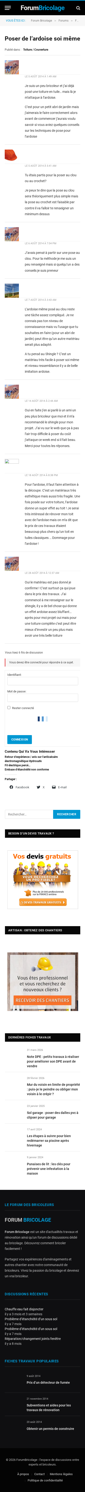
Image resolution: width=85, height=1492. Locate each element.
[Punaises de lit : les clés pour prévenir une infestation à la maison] (14, 1162)
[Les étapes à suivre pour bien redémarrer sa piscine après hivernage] (14, 1134)
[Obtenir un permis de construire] (13, 1427)
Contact (39, 1474)
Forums (63, 20)
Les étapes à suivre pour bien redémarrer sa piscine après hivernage (49, 1140)
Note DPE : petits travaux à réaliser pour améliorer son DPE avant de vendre (53, 1061)
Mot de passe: (16, 691)
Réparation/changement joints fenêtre (33, 1339)
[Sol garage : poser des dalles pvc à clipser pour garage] (14, 1111)
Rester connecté (23, 708)
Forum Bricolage (41, 20)
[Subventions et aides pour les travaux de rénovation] (13, 1404)
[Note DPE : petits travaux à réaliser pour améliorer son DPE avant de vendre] (14, 1055)
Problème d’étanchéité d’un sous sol (31, 1319)
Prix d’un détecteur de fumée (48, 1382)
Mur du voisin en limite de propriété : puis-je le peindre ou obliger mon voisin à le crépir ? (53, 1089)
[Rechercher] (77, 8)
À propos (23, 1474)
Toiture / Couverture (35, 49)
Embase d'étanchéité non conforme (27, 769)
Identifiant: (14, 674)
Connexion (19, 739)
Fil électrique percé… (17, 765)
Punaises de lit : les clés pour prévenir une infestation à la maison (48, 1168)
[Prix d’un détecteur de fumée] (13, 1381)
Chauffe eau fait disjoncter (24, 1309)
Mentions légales (61, 1474)
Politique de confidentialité (45, 1480)
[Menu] (8, 8)
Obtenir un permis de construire (50, 1429)
